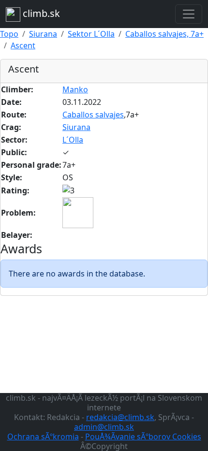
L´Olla (72, 139)
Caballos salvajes (93, 114)
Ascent (23, 45)
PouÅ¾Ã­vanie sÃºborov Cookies (143, 436)
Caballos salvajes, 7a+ (164, 34)
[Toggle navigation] (188, 14)
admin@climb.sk (104, 427)
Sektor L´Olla (91, 34)
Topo (9, 34)
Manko (75, 89)
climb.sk (40, 13)
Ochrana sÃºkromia (43, 436)
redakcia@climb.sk (120, 417)
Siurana (43, 34)
